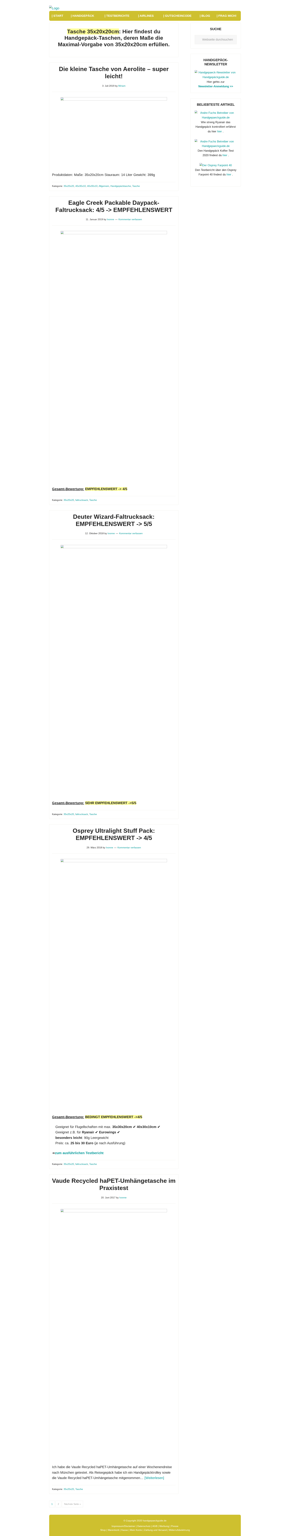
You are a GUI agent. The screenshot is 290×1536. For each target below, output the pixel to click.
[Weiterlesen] (154, 1478)
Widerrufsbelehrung (179, 1530)
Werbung (164, 1526)
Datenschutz (144, 1526)
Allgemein (104, 186)
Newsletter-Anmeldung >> (215, 86)
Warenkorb (113, 1530)
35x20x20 (69, 186)
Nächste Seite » (72, 1504)
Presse (174, 1526)
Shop (103, 1530)
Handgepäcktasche (120, 186)
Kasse (124, 1530)
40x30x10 (80, 186)
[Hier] (216, 77)
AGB (154, 1526)
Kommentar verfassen (130, 219)
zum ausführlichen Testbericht (79, 1153)
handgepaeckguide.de (154, 1520)
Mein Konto (136, 1530)
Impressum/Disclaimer (123, 1526)
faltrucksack (81, 500)
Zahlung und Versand (155, 1530)
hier (219, 131)
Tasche (136, 186)
